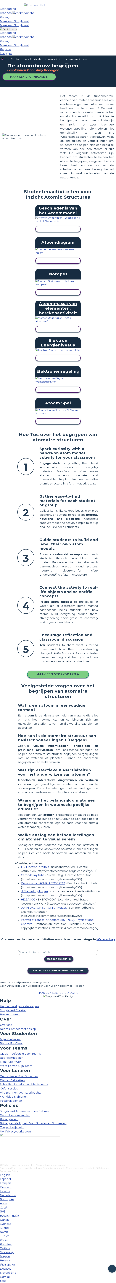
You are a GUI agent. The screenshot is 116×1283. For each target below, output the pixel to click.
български (7, 1264)
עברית (3, 1203)
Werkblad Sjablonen (14, 1096)
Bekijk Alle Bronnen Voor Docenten (58, 970)
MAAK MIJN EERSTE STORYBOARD (58, 992)
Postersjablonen (11, 1100)
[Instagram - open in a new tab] (2, 1151)
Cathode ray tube (33, 875)
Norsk (4, 1232)
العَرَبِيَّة (3, 1207)
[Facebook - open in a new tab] (2, 1146)
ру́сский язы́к (9, 1215)
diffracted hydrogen (34, 891)
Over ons (6, 1025)
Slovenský (7, 1252)
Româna (6, 1244)
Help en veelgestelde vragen (19, 1006)
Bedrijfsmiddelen (11, 1057)
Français (5, 1183)
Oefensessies (9, 1088)
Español (5, 1179)
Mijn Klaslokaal (10, 1039)
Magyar (5, 1256)
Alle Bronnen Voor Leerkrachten (27, 59)
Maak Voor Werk (11, 1062)
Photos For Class (11, 1043)
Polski (4, 1240)
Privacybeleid (9, 1119)
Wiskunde (53, 59)
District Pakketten (12, 1080)
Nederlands (8, 1195)
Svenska (5, 1224)
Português (7, 1199)
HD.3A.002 (28, 899)
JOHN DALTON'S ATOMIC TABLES (44, 907)
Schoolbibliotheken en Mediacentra (24, 1084)
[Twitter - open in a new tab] (2, 1156)
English (5, 1175)
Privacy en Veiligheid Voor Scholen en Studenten (33, 1123)
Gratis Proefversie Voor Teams (20, 1053)
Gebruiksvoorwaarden (15, 1115)
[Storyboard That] (34, 5)
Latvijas (5, 1276)
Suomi (4, 1228)
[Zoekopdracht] (23, 13)
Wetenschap (106, 939)
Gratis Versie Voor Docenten (19, 1076)
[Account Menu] (8, 29)
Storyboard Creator (13, 1010)
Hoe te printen (10, 1014)
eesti (3, 1281)
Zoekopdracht (57, 959)
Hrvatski (5, 1260)
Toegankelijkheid (12, 1127)
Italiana (5, 1191)
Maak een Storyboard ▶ (29, 76)
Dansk (4, 1219)
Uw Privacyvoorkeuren (15, 1131)
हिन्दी (2, 1211)
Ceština (5, 1248)
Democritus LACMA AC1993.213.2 (43, 883)
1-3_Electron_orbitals (35, 867)
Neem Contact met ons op (18, 1029)
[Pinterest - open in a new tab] (2, 1161)
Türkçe (5, 1236)
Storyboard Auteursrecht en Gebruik (24, 1111)
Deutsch (5, 1187)
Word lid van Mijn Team (16, 1066)
